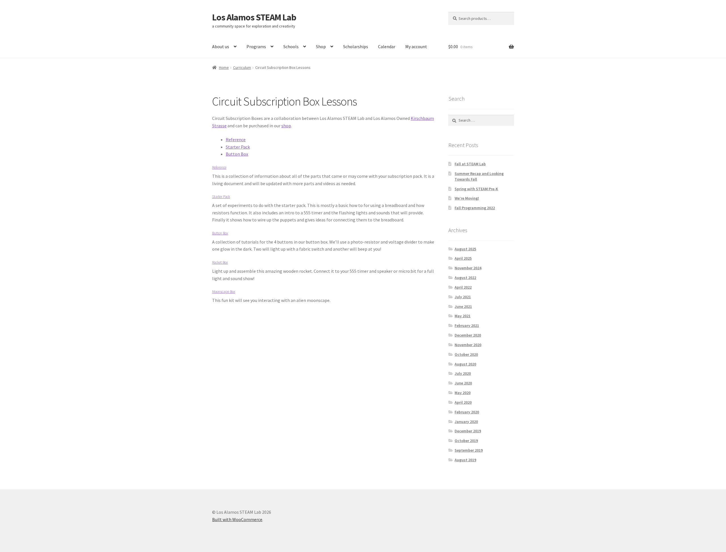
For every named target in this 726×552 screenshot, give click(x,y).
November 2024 (468, 267)
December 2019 (468, 430)
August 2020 (465, 364)
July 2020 (463, 373)
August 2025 (465, 248)
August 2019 (465, 459)
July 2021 (463, 296)
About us (220, 46)
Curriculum (242, 67)
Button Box (237, 154)
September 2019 (469, 450)
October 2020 (466, 354)
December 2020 (468, 335)
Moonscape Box (223, 291)
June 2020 (463, 383)
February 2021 (467, 325)
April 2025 (463, 258)
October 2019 (466, 440)
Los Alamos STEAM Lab (254, 17)
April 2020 (463, 402)
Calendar (386, 46)
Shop (321, 46)
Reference (236, 139)
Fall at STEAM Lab (470, 163)
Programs (256, 46)
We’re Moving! (467, 198)
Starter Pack (238, 147)
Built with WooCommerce (237, 519)
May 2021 (462, 315)
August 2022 (465, 277)
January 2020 (466, 421)
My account (416, 46)
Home (224, 67)
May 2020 (462, 392)
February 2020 (467, 411)
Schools (291, 46)
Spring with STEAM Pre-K (476, 188)
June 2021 (463, 306)
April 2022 (463, 287)
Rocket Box (220, 262)
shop (286, 125)
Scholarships (355, 46)
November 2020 (468, 344)
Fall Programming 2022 (475, 207)
